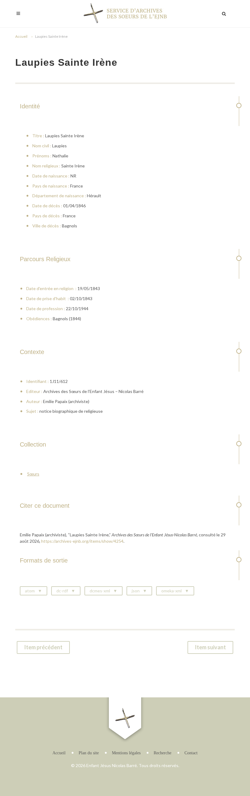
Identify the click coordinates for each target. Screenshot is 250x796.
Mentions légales (126, 753)
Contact (191, 753)
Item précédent (43, 647)
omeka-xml (171, 590)
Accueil (21, 36)
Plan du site (89, 753)
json (136, 590)
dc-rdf (62, 590)
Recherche (162, 753)
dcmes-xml (100, 590)
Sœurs (33, 473)
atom (30, 590)
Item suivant (210, 647)
